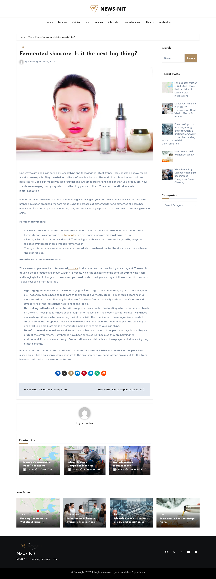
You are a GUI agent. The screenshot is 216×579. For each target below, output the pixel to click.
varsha (31, 61)
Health (150, 22)
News (48, 22)
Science (99, 22)
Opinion (76, 22)
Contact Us (165, 22)
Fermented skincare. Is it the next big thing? (81, 54)
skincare (73, 268)
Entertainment (133, 22)
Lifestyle (113, 22)
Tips (21, 47)
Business (62, 22)
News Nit (25, 554)
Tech (87, 22)
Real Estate (73, 514)
